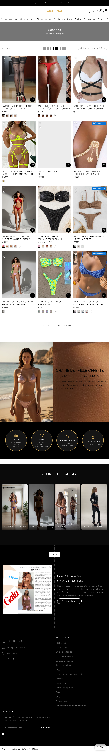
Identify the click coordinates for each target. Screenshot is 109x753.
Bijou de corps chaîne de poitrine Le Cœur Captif (87, 172)
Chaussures (89, 19)
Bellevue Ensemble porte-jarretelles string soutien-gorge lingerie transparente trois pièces (18, 173)
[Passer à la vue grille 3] (55, 48)
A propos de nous (64, 656)
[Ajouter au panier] (104, 99)
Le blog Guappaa (64, 661)
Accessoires (11, 19)
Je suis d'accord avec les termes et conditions (24, 734)
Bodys (78, 19)
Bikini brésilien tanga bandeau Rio (49, 303)
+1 (55, 116)
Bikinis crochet (44, 19)
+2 (55, 246)
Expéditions (62, 683)
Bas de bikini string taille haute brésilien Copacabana (54, 107)
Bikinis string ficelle (63, 19)
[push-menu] (4, 11)
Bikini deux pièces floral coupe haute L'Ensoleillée (88, 303)
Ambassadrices (63, 665)
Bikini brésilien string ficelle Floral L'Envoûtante (18, 303)
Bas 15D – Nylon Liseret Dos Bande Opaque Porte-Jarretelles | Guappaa (17, 107)
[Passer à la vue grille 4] (63, 48)
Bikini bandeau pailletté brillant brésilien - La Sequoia (51, 238)
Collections (61, 647)
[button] (4, 57)
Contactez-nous (63, 701)
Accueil (48, 34)
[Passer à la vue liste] (44, 48)
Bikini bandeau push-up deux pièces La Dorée (89, 238)
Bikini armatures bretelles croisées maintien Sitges (17, 238)
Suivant (67, 326)
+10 (55, 311)
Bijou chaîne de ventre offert (51, 172)
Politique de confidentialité (69, 674)
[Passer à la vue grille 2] (49, 48)
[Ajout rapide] (32, 99)
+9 (19, 246)
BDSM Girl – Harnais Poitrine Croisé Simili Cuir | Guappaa (88, 107)
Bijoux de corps (27, 19)
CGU (58, 697)
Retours (59, 679)
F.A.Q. (58, 670)
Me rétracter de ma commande (71, 706)
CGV (58, 692)
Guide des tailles (64, 652)
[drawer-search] (88, 11)
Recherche (61, 643)
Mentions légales (64, 688)
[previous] (2, 19)
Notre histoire (70, 601)
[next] (106, 19)
